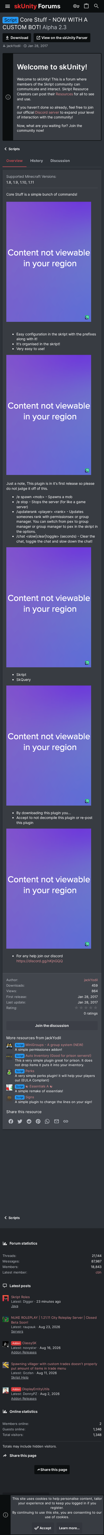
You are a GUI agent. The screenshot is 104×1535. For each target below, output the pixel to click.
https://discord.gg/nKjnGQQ (39, 961)
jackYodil (13, 46)
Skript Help (20, 1377)
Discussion (60, 160)
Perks (25, 1071)
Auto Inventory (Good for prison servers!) (53, 1056)
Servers (17, 1331)
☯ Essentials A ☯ (34, 1086)
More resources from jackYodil (33, 1037)
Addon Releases (24, 1352)
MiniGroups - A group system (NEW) (49, 1045)
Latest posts (20, 1286)
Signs (25, 1097)
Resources (64, 94)
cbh (98, 1272)
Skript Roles (20, 1297)
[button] (8, 6)
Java (14, 1306)
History (36, 160)
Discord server (47, 112)
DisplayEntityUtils (30, 1389)
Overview (14, 160)
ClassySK (24, 1343)
